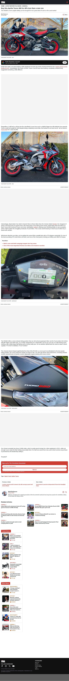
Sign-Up (36, 668)
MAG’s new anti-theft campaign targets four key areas (20, 243)
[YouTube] (13, 666)
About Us (37, 662)
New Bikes (12, 562)
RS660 (55, 224)
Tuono (17, 476)
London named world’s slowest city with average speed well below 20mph (17, 485)
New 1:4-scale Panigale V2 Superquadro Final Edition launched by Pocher (46, 522)
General (25, 6)
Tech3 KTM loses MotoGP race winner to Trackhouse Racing (45, 515)
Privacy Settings (38, 666)
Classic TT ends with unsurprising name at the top (15, 618)
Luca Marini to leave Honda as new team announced (15, 575)
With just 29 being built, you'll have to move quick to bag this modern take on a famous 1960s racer (15, 627)
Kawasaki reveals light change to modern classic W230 (15, 566)
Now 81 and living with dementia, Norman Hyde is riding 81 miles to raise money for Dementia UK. (13, 515)
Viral (11, 543)
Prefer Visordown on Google (12, 61)
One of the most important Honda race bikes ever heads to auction (24, 245)
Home (2, 6)
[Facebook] (2, 666)
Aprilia (35, 227)
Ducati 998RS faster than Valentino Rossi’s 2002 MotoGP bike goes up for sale (47, 507)
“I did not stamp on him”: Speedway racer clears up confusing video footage (15, 547)
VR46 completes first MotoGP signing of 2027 (15, 556)
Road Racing (13, 586)
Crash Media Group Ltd (7, 668)
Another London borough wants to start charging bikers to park (11, 522)
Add (65, 62)
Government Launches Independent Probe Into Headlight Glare (50, 485)
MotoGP (37, 512)
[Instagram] (6, 666)
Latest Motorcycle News (13, 6)
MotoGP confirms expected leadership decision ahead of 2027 (15, 599)
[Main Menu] (67, 2)
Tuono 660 (4, 129)
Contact (36, 663)
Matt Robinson (4, 14)
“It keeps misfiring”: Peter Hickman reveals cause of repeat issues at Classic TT (15, 590)
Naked (6, 476)
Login (36, 667)
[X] (10, 666)
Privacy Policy (27, 471)
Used (9, 476)
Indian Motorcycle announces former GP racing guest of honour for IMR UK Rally (13, 507)
